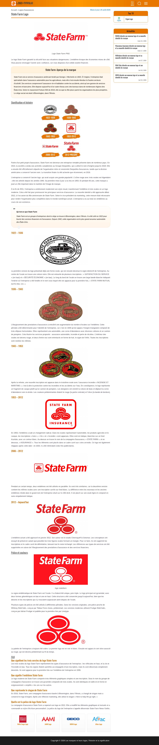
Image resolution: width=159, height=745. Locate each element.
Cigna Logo (129, 19)
